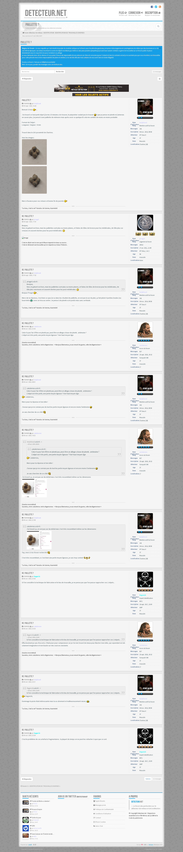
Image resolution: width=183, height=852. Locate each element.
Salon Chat (99, 826)
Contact (98, 818)
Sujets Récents (100, 801)
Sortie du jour (36, 818)
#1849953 (26, 626)
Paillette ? (26, 42)
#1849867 (26, 326)
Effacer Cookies (100, 822)
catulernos (37, 326)
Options (148, 779)
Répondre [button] (27, 79)
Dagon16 (37, 576)
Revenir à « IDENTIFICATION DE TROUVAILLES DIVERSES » (41, 786)
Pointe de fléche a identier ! (40, 801)
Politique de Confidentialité (104, 809)
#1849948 (26, 518)
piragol (36, 219)
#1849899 (26, 433)
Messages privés (100, 805)
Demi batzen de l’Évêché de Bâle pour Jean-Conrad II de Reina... (53, 834)
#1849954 (26, 680)
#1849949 (26, 576)
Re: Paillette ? (28, 216)
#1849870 (26, 380)
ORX (33, 826)
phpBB (30, 845)
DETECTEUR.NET (46, 13)
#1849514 (26, 219)
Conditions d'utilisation (103, 814)
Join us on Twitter (73, 796)
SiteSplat (151, 845)
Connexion (134, 13)
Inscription (151, 13)
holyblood (37, 103)
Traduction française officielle (29, 849)
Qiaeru (41, 849)
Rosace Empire (36, 809)
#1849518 (26, 273)
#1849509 (26, 103)
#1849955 (26, 733)
